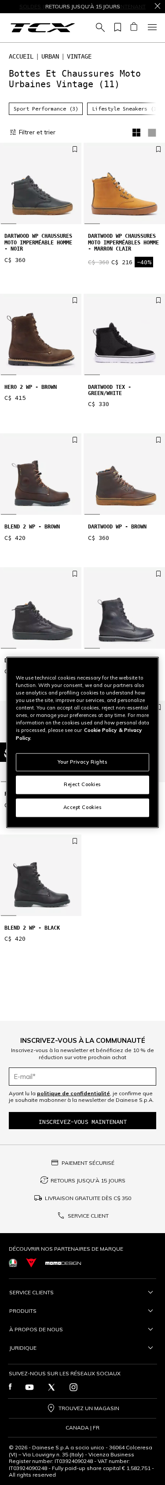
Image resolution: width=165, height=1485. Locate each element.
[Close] (157, 6)
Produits (23, 1311)
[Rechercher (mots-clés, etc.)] (99, 28)
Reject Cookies (82, 785)
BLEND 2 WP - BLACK (32, 928)
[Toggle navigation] (151, 28)
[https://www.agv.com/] (13, 1263)
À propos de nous (36, 1329)
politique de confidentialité (73, 1093)
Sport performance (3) (46, 108)
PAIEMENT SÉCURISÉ (88, 1163)
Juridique (23, 1348)
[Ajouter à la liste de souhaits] (74, 150)
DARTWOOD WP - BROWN (117, 527)
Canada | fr (82, 1427)
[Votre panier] (133, 28)
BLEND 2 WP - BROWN (32, 527)
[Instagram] (73, 1387)
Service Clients (31, 1292)
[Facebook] (10, 1387)
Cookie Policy (100, 731)
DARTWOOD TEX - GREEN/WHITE (109, 390)
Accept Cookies (82, 808)
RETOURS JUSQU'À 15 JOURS (88, 1180)
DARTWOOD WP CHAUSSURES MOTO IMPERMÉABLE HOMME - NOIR (38, 242)
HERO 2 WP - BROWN (30, 387)
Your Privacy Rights (83, 762)
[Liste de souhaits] (116, 28)
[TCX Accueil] (43, 28)
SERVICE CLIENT (88, 1215)
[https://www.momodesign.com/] (63, 1263)
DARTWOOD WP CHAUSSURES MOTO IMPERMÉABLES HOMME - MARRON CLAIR (123, 242)
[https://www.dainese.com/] (31, 1262)
